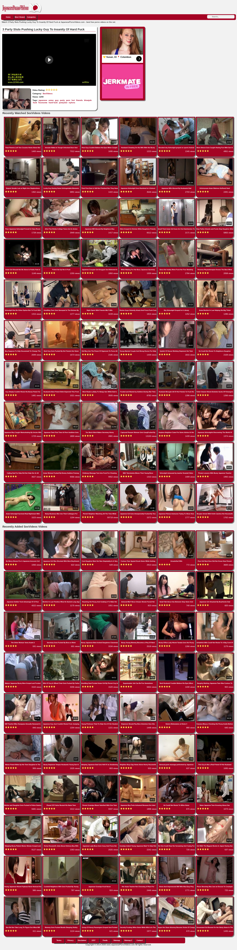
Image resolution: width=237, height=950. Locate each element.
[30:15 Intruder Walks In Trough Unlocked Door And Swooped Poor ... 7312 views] (61, 118)
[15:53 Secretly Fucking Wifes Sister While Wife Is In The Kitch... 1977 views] (138, 898)
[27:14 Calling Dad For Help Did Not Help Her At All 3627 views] (23, 444)
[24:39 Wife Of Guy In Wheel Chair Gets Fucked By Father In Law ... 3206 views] (61, 654)
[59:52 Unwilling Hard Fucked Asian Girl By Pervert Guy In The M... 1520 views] (100, 654)
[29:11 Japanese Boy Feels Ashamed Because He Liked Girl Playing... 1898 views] (138, 776)
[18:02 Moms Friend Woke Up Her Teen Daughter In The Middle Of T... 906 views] (23, 735)
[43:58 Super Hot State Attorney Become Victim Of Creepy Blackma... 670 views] (176, 898)
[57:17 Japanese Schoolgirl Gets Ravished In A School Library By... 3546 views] (138, 159)
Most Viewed (20, 17)
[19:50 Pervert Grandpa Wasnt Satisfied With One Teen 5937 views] (100, 776)
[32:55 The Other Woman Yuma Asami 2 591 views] (23, 613)
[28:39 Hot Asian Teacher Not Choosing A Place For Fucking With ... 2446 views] (138, 857)
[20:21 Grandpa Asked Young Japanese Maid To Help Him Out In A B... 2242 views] (138, 816)
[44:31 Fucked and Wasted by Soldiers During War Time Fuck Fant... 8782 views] (138, 362)
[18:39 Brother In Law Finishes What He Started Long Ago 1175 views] (61, 572)
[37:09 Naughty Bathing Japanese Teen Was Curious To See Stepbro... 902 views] (215, 654)
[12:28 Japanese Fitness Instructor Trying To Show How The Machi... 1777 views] (176, 484)
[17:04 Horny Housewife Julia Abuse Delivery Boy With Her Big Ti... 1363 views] (61, 816)
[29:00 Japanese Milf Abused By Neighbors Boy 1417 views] (100, 199)
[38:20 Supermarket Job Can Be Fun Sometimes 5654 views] (138, 654)
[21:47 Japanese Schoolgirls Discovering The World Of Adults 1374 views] (215, 403)
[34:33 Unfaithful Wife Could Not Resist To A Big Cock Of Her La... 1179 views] (215, 613)
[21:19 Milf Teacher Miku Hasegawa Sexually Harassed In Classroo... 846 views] (23, 694)
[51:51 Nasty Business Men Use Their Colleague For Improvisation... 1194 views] (61, 484)
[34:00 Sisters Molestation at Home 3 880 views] (176, 694)
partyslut (63, 102)
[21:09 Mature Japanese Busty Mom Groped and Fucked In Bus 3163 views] (23, 654)
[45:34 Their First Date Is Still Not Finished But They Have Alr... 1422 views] (100, 159)
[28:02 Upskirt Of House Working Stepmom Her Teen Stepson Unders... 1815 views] (176, 321)
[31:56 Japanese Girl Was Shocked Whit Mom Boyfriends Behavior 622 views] (61, 532)
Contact (140, 940)
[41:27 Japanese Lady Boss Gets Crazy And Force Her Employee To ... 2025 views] (100, 816)
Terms (59, 940)
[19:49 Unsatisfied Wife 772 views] (176, 532)
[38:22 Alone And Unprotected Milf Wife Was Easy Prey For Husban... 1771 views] (176, 857)
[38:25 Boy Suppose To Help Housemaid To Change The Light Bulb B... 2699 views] (23, 321)
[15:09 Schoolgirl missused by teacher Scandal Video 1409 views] (176, 444)
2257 (93, 940)
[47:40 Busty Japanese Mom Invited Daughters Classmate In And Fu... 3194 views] (100, 613)
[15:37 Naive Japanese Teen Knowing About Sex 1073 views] (215, 776)
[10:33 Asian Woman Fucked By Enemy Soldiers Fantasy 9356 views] (61, 444)
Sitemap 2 (128, 940)
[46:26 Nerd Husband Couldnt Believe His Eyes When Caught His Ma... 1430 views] (176, 654)
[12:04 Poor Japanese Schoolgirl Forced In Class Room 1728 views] (23, 199)
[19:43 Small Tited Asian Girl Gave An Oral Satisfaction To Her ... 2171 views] (176, 199)
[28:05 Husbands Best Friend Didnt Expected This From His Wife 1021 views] (61, 362)
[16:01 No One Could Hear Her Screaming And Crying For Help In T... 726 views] (176, 816)
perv (68, 100)
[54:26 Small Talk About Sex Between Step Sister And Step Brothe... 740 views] (176, 572)
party (62, 100)
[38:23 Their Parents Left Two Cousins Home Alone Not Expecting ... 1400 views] (23, 118)
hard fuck (53, 102)
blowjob (88, 100)
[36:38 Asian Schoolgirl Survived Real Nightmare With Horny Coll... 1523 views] (23, 484)
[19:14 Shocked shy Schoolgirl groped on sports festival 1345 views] (176, 118)
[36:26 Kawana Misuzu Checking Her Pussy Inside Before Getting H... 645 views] (215, 694)
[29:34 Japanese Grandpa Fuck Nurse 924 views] (100, 857)
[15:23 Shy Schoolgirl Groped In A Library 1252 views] (176, 281)
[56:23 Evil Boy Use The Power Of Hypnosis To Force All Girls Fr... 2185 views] (100, 321)
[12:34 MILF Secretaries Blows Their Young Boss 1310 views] (138, 444)
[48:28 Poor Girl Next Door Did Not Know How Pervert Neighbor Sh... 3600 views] (215, 532)
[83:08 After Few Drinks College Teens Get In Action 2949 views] (61, 199)
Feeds (105, 940)
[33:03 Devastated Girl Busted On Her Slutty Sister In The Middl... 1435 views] (215, 898)
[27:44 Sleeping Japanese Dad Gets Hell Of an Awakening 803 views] (100, 735)
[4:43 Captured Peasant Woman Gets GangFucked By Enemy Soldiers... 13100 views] (138, 403)
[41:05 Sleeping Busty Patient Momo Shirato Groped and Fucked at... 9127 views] (23, 816)
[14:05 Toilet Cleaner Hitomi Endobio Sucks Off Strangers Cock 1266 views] (215, 362)
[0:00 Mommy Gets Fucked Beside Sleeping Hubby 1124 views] (61, 898)
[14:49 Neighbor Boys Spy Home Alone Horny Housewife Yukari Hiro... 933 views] (138, 735)
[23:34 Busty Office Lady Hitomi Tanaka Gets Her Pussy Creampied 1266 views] (176, 613)
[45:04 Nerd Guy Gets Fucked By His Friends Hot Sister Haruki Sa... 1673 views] (61, 321)
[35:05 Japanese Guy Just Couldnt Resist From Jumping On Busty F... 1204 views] (61, 694)
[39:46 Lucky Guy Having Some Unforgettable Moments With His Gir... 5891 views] (61, 159)
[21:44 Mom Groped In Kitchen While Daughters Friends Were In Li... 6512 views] (138, 199)
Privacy (70, 940)
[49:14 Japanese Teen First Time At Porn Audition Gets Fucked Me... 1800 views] (61, 403)
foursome (42, 102)
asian (51, 100)
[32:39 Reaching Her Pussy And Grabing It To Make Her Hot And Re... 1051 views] (100, 572)
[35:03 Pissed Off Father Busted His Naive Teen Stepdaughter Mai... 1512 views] (61, 776)
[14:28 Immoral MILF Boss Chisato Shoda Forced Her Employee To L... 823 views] (138, 572)
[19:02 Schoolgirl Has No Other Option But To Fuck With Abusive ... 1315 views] (23, 281)
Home (8, 17)
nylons (72, 102)
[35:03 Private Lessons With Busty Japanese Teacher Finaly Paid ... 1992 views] (215, 444)
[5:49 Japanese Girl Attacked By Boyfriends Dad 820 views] (215, 572)
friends (79, 100)
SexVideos (48, 93)
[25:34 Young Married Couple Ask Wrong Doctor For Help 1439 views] (138, 321)
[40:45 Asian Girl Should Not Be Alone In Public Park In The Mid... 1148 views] (23, 240)
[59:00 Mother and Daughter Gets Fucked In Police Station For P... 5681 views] (23, 776)
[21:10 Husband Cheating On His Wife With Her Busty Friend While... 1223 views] (138, 118)
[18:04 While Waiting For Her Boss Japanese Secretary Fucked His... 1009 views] (138, 240)
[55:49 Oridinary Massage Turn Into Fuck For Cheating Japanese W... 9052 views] (100, 444)
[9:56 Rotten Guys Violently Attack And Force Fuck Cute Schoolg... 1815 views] (138, 281)
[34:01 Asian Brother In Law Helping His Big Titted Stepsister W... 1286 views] (215, 281)
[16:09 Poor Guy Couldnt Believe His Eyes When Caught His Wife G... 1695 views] (100, 118)
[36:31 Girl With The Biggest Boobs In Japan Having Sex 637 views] (215, 816)
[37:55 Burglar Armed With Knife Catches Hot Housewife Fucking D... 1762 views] (215, 484)
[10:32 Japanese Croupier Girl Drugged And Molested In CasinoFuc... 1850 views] (100, 240)
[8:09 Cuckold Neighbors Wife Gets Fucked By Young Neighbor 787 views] (61, 857)
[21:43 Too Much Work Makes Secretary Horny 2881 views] (100, 403)
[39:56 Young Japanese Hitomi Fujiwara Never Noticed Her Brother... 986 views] (23, 857)
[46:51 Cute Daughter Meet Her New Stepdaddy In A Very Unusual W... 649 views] (100, 532)
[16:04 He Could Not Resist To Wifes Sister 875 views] (176, 776)
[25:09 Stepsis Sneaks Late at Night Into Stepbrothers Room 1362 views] (23, 159)
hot (73, 100)
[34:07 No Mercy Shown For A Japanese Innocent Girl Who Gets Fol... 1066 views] (23, 532)
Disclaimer (82, 940)
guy (57, 100)
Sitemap (116, 940)
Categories (31, 17)
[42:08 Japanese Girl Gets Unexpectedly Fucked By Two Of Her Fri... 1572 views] (138, 484)
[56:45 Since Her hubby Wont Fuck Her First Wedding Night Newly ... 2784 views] (176, 240)
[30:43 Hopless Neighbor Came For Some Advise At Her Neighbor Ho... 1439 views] (176, 403)
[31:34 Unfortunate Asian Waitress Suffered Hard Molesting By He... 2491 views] (215, 159)
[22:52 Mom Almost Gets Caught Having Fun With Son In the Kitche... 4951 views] (215, 118)
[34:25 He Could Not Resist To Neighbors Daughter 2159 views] (215, 321)
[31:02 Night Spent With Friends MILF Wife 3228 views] (100, 281)
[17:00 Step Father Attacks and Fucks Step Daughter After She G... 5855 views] (215, 199)
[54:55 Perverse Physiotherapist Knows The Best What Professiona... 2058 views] (215, 240)
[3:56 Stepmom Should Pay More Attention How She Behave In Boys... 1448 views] (138, 694)
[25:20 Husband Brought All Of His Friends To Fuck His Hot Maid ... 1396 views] (176, 362)
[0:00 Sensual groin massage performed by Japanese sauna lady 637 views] (176, 735)
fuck (35, 102)
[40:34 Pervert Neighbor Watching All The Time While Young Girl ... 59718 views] (100, 484)
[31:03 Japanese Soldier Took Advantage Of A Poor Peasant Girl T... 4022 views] (23, 572)
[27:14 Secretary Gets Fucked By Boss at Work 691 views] (61, 613)
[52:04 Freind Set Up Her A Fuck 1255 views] (61, 240)
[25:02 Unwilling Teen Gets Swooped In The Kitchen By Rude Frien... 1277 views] (61, 281)
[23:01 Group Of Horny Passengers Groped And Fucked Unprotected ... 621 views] (100, 898)
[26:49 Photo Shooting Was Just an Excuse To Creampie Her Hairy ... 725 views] (215, 857)
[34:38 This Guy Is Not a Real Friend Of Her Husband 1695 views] (215, 735)
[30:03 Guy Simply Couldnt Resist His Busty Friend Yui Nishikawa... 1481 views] (23, 362)
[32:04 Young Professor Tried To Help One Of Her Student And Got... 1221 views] (100, 694)
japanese (43, 100)
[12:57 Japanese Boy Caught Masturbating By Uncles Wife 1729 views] (23, 403)
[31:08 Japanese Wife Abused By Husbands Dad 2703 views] (176, 159)
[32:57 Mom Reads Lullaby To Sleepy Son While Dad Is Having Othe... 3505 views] (100, 362)
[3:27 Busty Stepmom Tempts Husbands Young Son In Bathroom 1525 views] (61, 735)
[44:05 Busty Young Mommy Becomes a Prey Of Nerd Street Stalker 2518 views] (138, 613)
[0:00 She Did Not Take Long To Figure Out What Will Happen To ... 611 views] (23, 898)
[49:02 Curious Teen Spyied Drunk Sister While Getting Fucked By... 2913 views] (138, 532)
